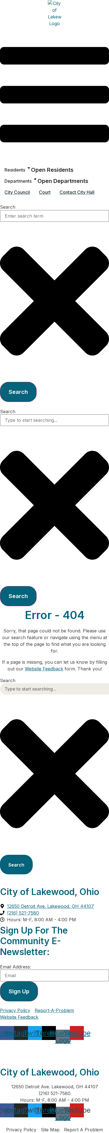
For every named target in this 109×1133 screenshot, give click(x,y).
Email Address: (15, 967)
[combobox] (54, 216)
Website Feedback (44, 669)
